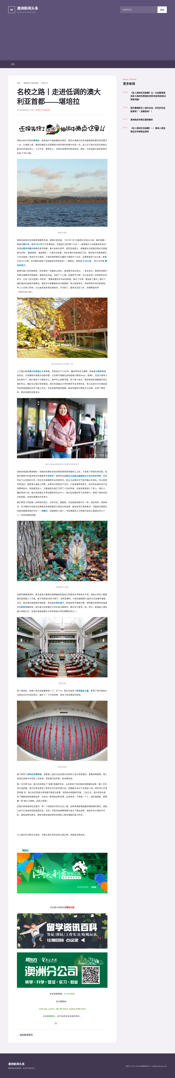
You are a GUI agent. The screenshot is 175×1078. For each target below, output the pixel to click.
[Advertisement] (87, 40)
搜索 (162, 9)
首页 (13, 64)
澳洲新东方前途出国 (31, 83)
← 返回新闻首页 (25, 1034)
